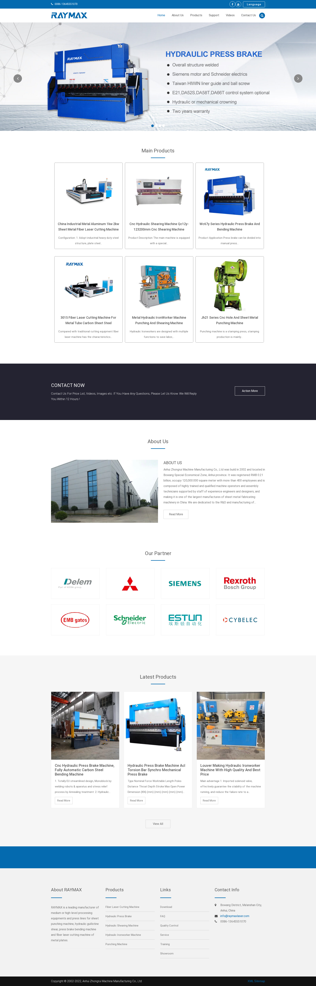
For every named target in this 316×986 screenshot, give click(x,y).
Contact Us (248, 15)
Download (166, 907)
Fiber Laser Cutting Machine (122, 907)
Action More (250, 391)
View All (158, 824)
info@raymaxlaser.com (234, 916)
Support (214, 15)
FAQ (162, 916)
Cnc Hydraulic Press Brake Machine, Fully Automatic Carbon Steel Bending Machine (84, 769)
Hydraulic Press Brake (119, 916)
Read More (176, 514)
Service (164, 935)
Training (165, 944)
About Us (178, 15)
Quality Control (169, 925)
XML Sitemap (256, 981)
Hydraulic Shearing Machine (122, 925)
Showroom (167, 953)
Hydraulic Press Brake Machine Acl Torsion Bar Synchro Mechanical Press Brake (156, 769)
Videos (230, 15)
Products (196, 15)
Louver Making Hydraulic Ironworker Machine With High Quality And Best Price (230, 769)
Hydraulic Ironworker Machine (123, 935)
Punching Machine (116, 944)
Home (161, 15)
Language (254, 4)
